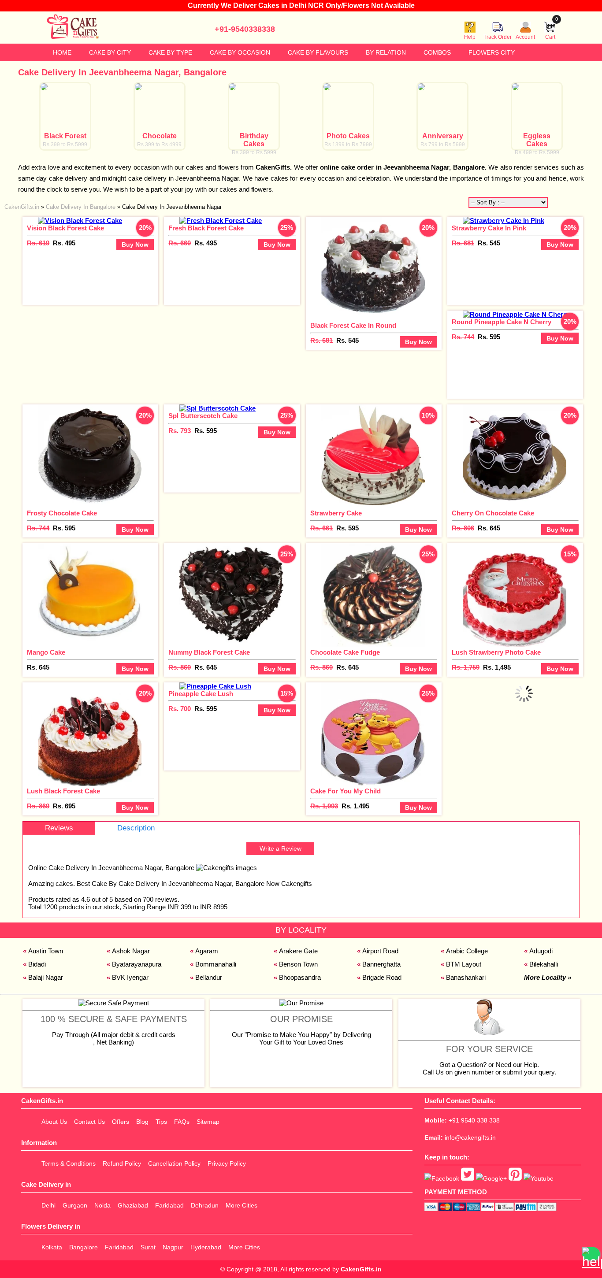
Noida (102, 1205)
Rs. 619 (38, 243)
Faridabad (169, 1205)
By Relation (386, 52)
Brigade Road (381, 977)
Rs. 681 (321, 340)
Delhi (48, 1205)
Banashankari (466, 977)
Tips (161, 1121)
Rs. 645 (489, 528)
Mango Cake (46, 652)
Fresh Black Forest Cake (206, 228)
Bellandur (208, 977)
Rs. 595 (489, 337)
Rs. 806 (463, 528)
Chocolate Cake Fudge (345, 652)
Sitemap (208, 1121)
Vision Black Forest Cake (65, 228)
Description (136, 828)
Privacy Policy (227, 1163)
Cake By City (110, 52)
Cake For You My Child (345, 791)
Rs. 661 (321, 528)
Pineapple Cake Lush (200, 693)
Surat (148, 1247)
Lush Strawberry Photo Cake (496, 652)
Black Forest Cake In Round (353, 325)
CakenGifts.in (361, 1269)
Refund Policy (122, 1163)
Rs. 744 (463, 337)
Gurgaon (75, 1205)
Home (62, 52)
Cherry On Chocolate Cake (493, 513)
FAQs (182, 1121)
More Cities (241, 1205)
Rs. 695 (64, 806)
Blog (142, 1121)
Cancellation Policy (174, 1163)
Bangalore (83, 1247)
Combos (437, 52)
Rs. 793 (179, 430)
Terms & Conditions (68, 1163)
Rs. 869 (38, 806)
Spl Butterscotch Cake (203, 415)
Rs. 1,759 (465, 667)
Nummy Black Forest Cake (209, 652)
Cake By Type (170, 52)
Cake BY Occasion (240, 52)
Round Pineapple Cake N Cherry (501, 322)
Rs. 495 (64, 243)
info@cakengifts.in (470, 1137)
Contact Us (89, 1121)
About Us (54, 1121)
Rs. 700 (179, 708)
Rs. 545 (347, 340)
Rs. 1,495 (497, 667)
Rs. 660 (179, 243)
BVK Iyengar (130, 977)
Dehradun (205, 1205)
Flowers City (491, 52)
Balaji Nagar (45, 977)
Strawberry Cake (336, 513)
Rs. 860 (179, 667)
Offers (120, 1121)
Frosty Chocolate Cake (62, 513)
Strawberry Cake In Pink (489, 228)
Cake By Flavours (318, 52)
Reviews (59, 828)
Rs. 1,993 (324, 806)
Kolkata (51, 1247)
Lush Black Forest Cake (63, 791)
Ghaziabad (133, 1205)
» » (113, 207)
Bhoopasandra (300, 977)
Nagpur (173, 1247)
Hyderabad (205, 1247)
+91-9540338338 (245, 29)
